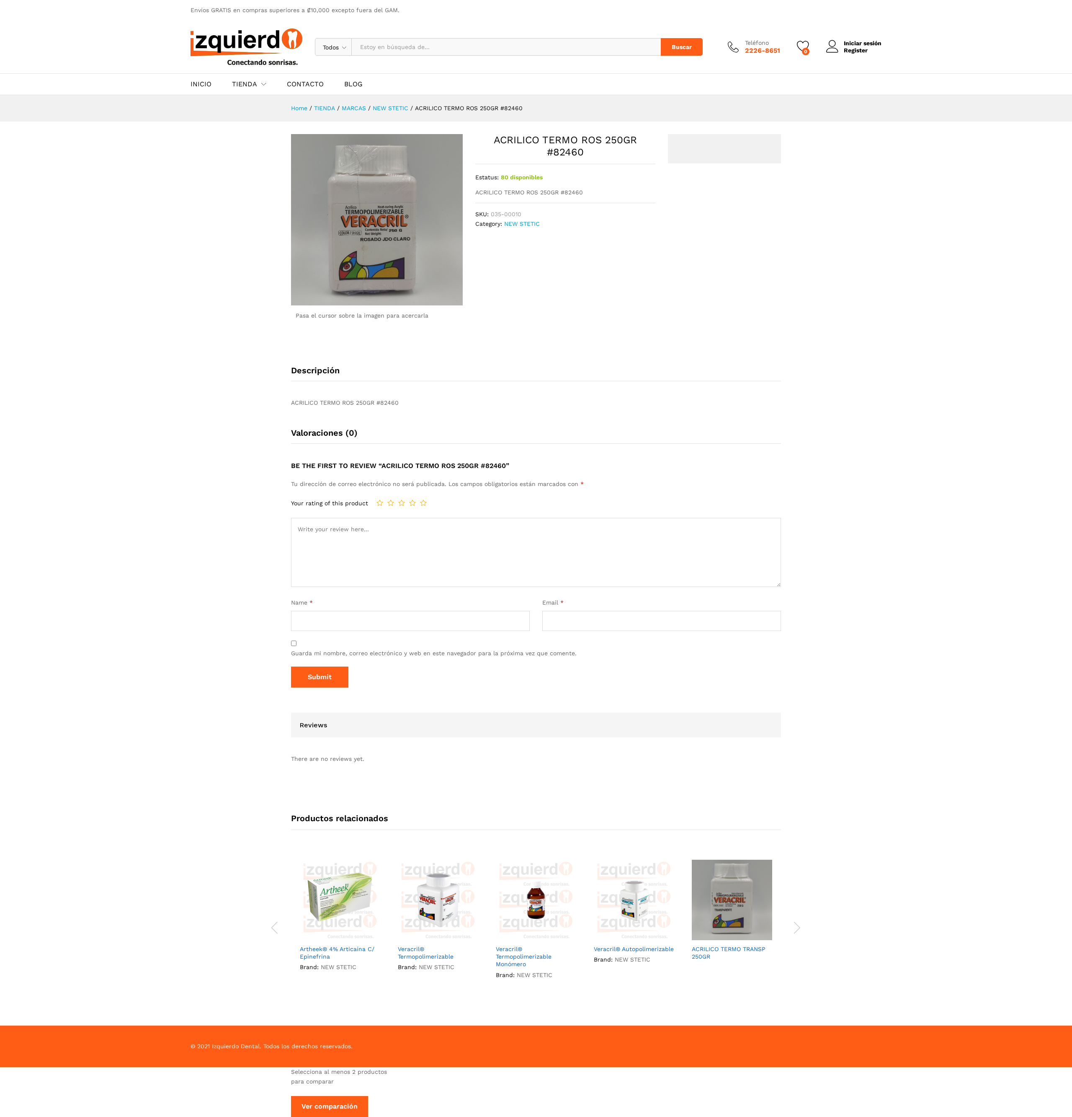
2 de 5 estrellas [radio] (390, 502)
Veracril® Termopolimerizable (426, 953)
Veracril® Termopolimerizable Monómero (523, 956)
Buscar (682, 47)
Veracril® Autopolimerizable (634, 949)
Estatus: (487, 177)
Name (302, 602)
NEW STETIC (522, 223)
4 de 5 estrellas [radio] (412, 502)
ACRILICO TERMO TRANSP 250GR (728, 953)
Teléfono (757, 42)
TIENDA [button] (244, 84)
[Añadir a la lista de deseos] (340, 935)
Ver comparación (330, 1106)
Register (856, 50)
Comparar (359, 935)
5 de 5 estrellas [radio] (423, 502)
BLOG (353, 84)
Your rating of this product (329, 503)
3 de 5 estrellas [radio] (401, 502)
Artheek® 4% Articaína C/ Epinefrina (337, 953)
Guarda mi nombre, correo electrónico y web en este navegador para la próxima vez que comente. (434, 653)
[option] (340, 923)
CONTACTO (305, 84)
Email (553, 602)
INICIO (201, 84)
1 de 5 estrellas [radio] (379, 502)
